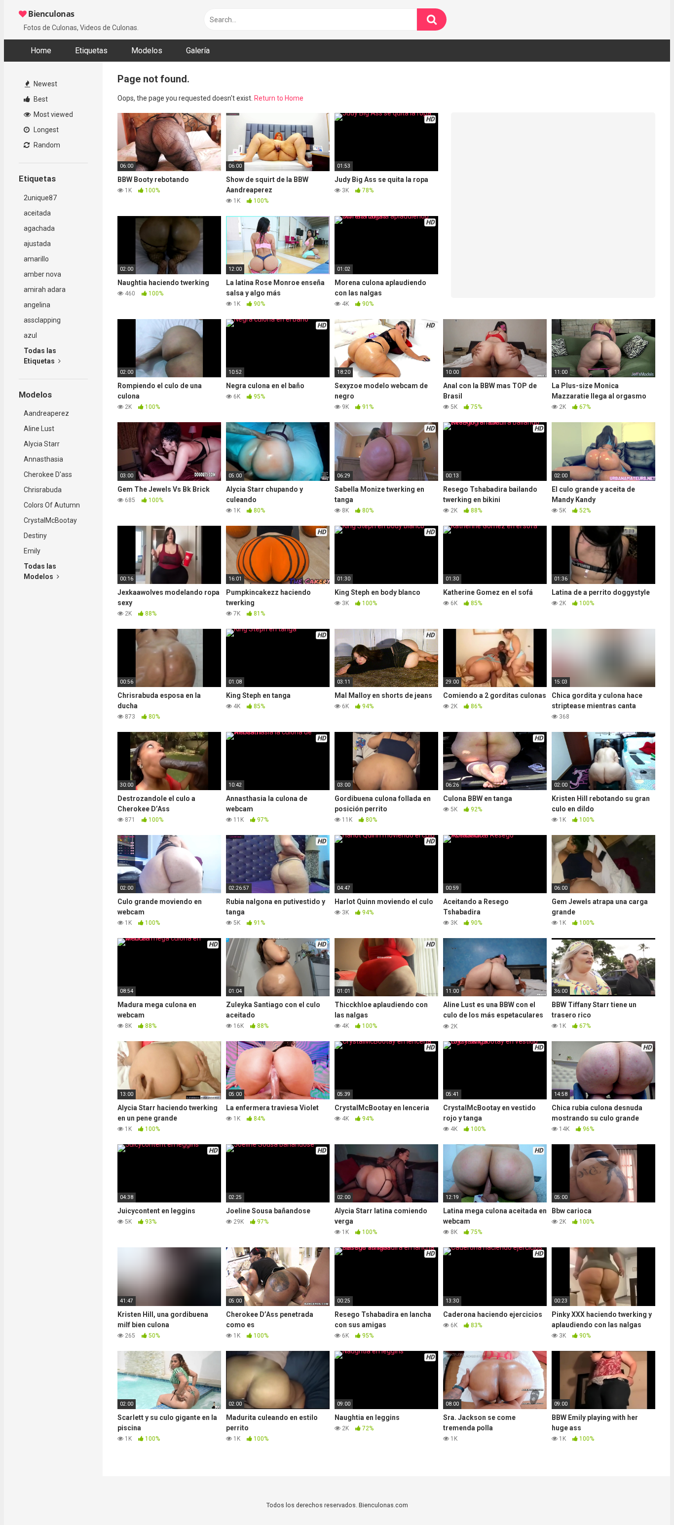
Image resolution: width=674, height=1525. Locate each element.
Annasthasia (43, 459)
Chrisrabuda (43, 490)
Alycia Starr (42, 444)
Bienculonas (51, 13)
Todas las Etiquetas (40, 356)
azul (30, 335)
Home (41, 50)
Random (46, 145)
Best (40, 99)
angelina (37, 305)
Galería (198, 50)
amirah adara (45, 289)
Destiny (35, 536)
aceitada (37, 213)
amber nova (42, 274)
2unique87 (40, 198)
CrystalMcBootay (50, 520)
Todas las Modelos (40, 571)
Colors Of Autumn (52, 505)
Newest (44, 84)
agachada (39, 228)
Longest (45, 130)
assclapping (42, 320)
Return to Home (278, 98)
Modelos (146, 50)
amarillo (36, 259)
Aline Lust (39, 429)
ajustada (37, 244)
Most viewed (52, 114)
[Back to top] (641, 1495)
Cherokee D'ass (48, 474)
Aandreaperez (46, 413)
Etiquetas (91, 50)
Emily (32, 551)
